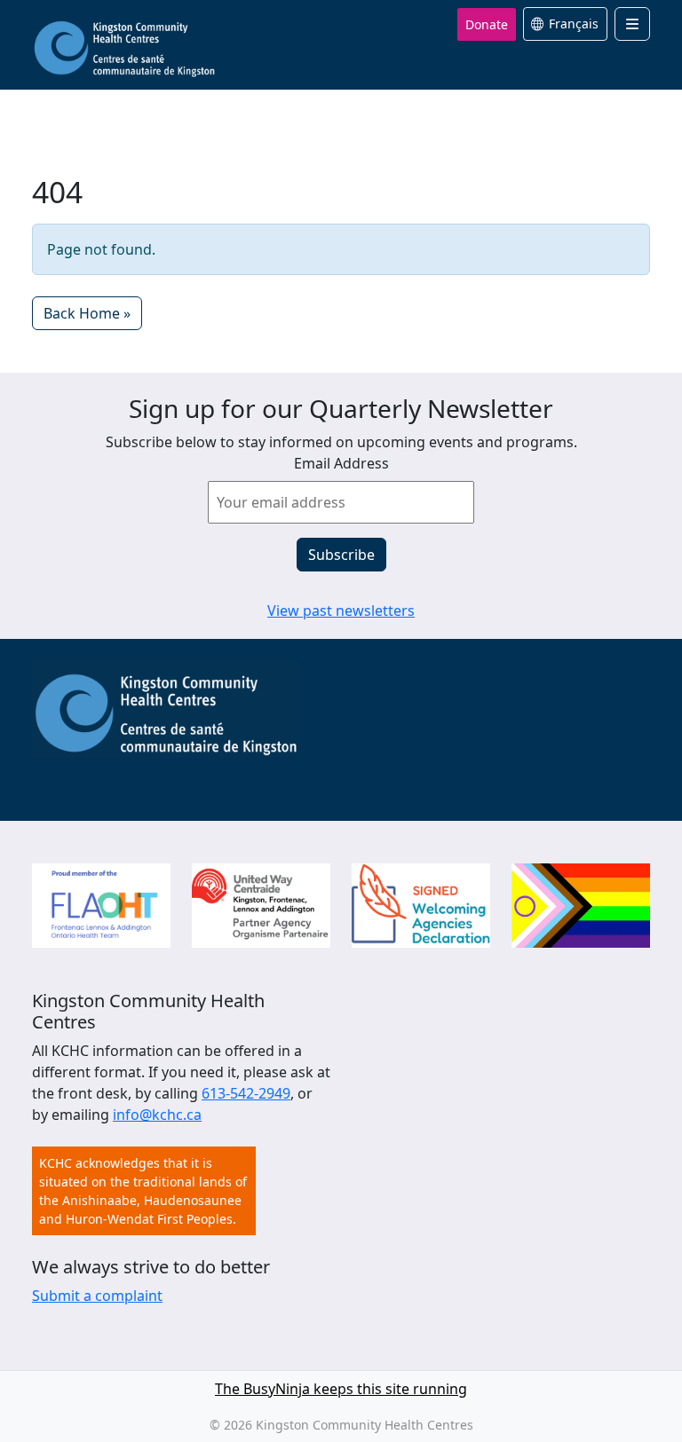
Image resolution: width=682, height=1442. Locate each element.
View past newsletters (341, 610)
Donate (486, 24)
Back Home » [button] (87, 313)
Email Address (341, 463)
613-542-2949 (246, 1093)
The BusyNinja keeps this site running (341, 1389)
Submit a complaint (97, 1295)
